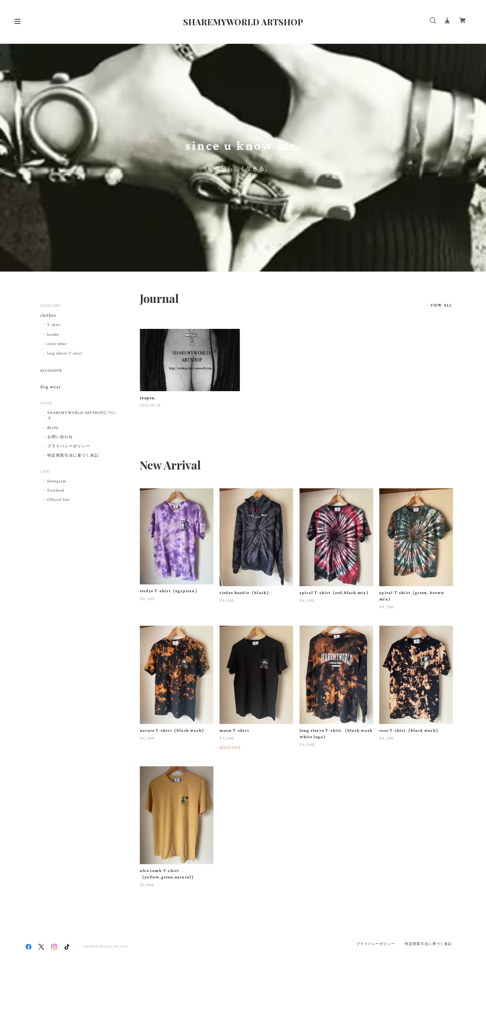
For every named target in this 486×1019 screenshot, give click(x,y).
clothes (48, 315)
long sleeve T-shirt (64, 353)
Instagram (56, 481)
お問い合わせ (60, 437)
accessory (51, 370)
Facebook (55, 490)
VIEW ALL (441, 305)
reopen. (148, 397)
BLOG (53, 427)
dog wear (50, 387)
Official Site (58, 499)
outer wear (57, 343)
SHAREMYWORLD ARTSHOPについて (81, 415)
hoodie (53, 334)
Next (470, 158)
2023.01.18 (150, 405)
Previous (16, 158)
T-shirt (53, 324)
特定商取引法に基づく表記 (73, 455)
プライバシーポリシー (68, 446)
